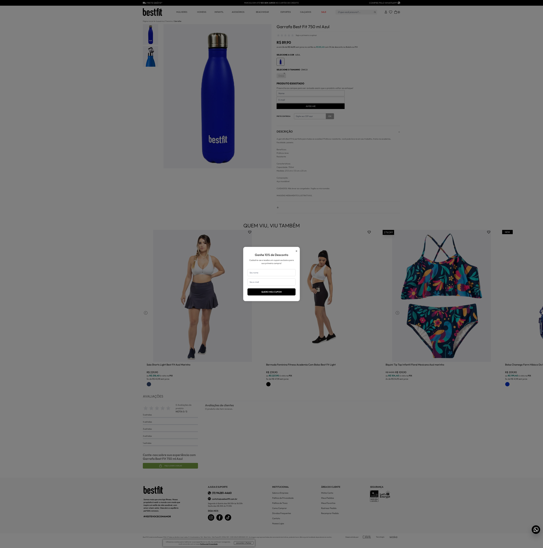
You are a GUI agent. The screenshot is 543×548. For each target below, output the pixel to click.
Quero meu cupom (271, 291)
